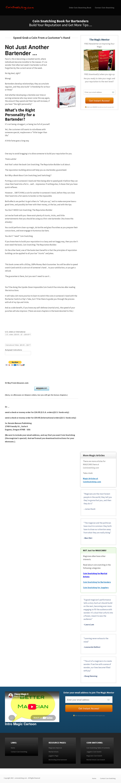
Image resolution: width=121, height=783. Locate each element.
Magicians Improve (55, 748)
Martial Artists (53, 752)
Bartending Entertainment (58, 760)
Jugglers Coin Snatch (93, 752)
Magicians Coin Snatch (94, 756)
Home (13, 748)
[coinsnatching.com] (20, 7)
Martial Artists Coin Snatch (95, 760)
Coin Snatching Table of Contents (98, 748)
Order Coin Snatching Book (80, 7)
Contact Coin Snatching (104, 7)
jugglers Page (53, 756)
